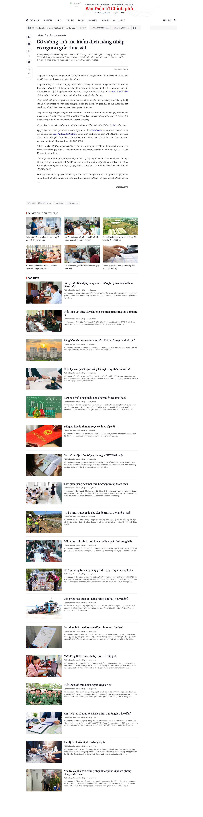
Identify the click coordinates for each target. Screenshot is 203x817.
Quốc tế (105, 20)
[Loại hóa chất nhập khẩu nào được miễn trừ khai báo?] (44, 407)
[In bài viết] (29, 62)
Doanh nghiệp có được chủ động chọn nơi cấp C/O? (93, 627)
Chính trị (48, 20)
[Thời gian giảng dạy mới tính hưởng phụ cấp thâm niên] (44, 493)
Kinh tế (59, 20)
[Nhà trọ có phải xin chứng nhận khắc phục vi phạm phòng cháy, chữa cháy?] (44, 780)
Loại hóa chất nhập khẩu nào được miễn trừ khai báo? (95, 397)
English (115, 13)
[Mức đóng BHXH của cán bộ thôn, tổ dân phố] (44, 666)
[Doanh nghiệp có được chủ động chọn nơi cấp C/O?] (44, 637)
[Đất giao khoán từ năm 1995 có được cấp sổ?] (44, 436)
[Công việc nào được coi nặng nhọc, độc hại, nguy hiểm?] (44, 608)
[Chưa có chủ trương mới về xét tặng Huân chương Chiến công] (43, 254)
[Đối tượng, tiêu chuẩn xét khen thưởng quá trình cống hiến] (44, 551)
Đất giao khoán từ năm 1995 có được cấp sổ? (89, 426)
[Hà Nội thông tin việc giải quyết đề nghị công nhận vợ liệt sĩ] (44, 580)
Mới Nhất (167, 20)
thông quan (58, 203)
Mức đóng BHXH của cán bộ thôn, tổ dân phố (90, 656)
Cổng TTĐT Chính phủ (101, 28)
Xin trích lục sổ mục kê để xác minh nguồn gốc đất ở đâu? (97, 713)
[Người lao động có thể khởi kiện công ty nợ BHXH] (82, 254)
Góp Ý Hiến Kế (119, 20)
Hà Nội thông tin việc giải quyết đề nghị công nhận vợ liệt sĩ (98, 570)
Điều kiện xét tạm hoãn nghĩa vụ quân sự (87, 684)
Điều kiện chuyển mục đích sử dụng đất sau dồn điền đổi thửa (120, 238)
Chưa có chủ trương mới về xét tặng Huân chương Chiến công (41, 267)
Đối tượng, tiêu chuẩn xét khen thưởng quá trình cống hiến (98, 541)
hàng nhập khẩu (44, 203)
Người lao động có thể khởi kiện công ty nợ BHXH (81, 267)
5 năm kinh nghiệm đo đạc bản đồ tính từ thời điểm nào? (97, 512)
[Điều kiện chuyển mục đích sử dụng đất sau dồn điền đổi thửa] (120, 226)
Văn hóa (70, 20)
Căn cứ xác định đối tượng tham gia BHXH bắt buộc (93, 455)
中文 (122, 13)
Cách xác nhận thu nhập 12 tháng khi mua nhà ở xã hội (119, 267)
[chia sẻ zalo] (29, 44)
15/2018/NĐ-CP (95, 130)
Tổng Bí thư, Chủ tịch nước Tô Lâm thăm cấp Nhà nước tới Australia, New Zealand (55, 28)
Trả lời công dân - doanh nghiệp (51, 35)
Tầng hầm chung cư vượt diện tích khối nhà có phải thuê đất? (99, 340)
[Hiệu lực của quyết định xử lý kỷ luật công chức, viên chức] (44, 379)
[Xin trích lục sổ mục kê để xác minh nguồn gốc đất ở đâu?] (44, 723)
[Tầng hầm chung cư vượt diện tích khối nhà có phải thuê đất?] (44, 350)
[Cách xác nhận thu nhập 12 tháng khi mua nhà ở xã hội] (120, 254)
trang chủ (34, 20)
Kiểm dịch (31, 203)
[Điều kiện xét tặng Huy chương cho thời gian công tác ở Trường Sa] (44, 321)
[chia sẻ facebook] (29, 37)
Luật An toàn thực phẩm (65, 133)
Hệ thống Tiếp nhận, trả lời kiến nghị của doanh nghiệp (79, 54)
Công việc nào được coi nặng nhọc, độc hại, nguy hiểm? (96, 598)
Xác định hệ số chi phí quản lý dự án (85, 742)
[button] (81, 28)
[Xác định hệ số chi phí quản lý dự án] (44, 752)
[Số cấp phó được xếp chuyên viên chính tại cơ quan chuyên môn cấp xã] (82, 226)
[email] (134, 27)
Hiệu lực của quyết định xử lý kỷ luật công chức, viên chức (97, 369)
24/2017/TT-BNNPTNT (117, 91)
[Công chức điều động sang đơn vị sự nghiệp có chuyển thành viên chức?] (44, 293)
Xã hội (81, 20)
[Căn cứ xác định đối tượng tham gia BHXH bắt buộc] (44, 465)
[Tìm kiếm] (175, 20)
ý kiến (114, 125)
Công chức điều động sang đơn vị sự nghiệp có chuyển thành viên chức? (99, 285)
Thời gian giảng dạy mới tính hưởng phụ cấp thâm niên (96, 484)
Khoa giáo (92, 20)
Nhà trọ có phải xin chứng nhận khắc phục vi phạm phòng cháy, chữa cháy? (97, 773)
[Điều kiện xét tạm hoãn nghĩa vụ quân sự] (44, 694)
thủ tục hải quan (72, 203)
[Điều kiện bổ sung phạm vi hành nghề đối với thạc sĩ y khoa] (43, 226)
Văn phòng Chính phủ (122, 28)
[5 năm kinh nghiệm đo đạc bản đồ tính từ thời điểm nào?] (44, 522)
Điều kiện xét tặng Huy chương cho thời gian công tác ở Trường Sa (100, 313)
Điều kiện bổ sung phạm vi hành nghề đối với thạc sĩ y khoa (42, 238)
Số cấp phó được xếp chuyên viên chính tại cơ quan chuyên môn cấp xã (81, 238)
